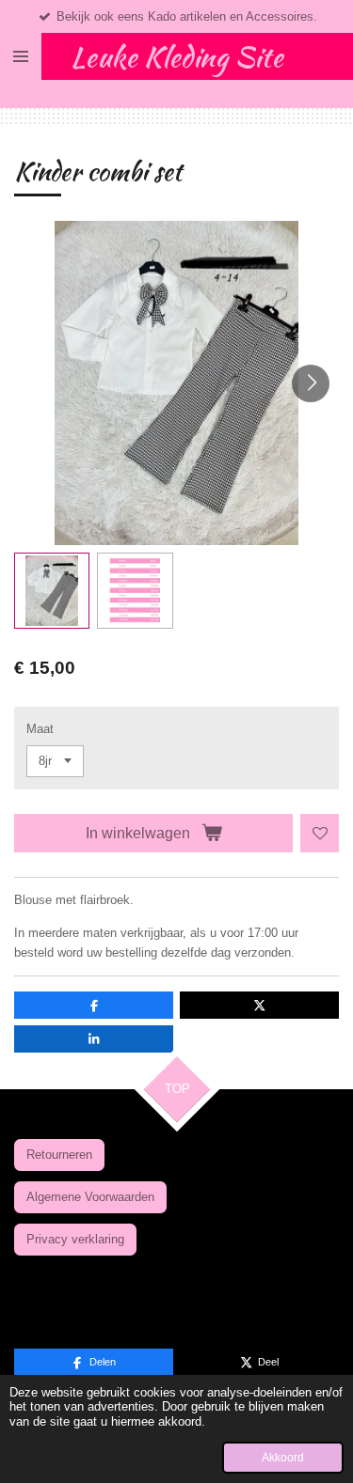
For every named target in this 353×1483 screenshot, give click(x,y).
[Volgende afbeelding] (310, 383)
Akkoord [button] (283, 1457)
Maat (40, 729)
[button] (51, 590)
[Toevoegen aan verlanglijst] (319, 833)
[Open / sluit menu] (20, 56)
